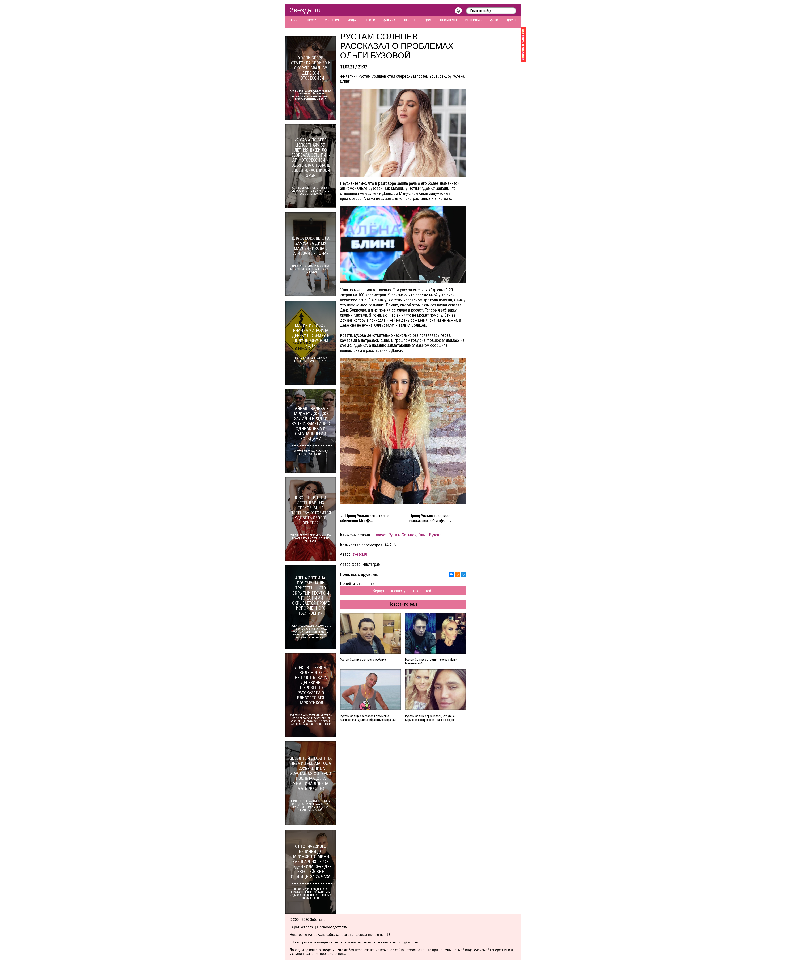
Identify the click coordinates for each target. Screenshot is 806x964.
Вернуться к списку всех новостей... (403, 590)
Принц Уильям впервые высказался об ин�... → (430, 518)
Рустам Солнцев (402, 534)
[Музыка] (460, 12)
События (332, 20)
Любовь (410, 20)
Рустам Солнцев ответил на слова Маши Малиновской (431, 661)
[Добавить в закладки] (523, 44)
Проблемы (448, 20)
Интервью (473, 20)
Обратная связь (302, 927)
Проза (312, 20)
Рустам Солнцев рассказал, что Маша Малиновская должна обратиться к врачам (368, 718)
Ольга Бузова (429, 534)
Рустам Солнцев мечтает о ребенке (363, 659)
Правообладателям (332, 927)
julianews (379, 534)
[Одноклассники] (457, 574)
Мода (351, 20)
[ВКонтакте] (451, 574)
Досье (511, 20)
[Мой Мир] (463, 574)
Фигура (389, 20)
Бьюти (370, 20)
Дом (428, 20)
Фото (494, 20)
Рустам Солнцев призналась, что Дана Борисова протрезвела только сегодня (430, 718)
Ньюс (294, 20)
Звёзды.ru (305, 10)
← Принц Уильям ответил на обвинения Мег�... (364, 518)
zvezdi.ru (359, 554)
